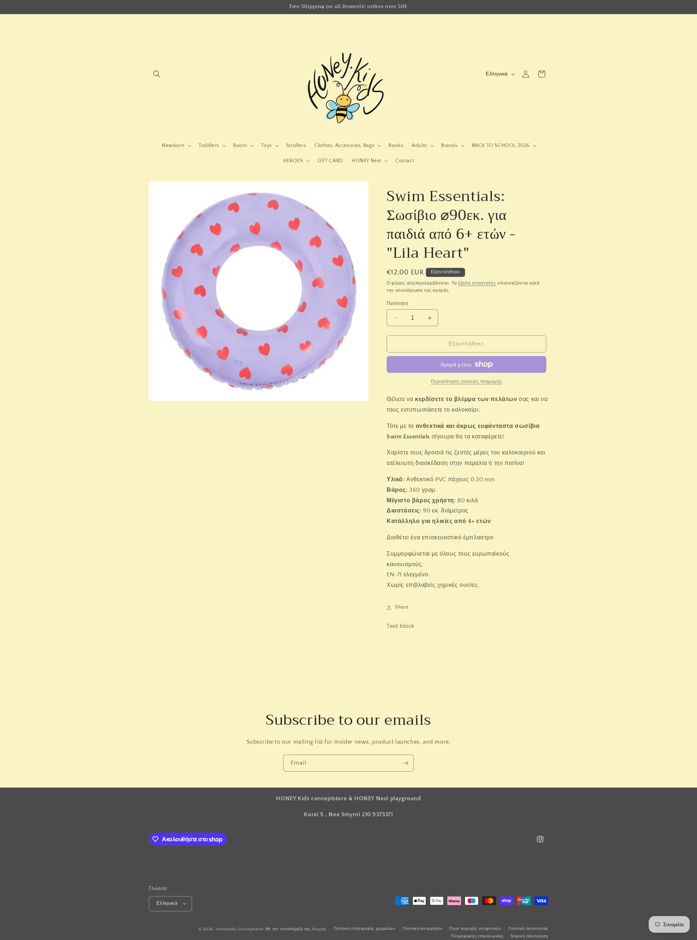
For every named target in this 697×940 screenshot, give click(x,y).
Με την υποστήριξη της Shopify (295, 929)
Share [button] (402, 607)
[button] (157, 74)
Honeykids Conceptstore (240, 929)
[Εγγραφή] (405, 763)
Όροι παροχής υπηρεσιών (475, 929)
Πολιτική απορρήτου (423, 929)
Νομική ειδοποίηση (529, 936)
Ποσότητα (397, 303)
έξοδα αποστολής (477, 283)
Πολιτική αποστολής (528, 929)
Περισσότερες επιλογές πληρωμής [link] (466, 381)
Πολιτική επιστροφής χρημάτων (365, 929)
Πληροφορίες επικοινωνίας (477, 936)
